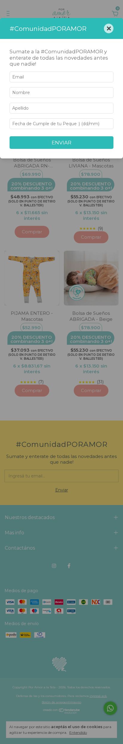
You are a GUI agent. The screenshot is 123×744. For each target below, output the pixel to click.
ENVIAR (61, 143)
